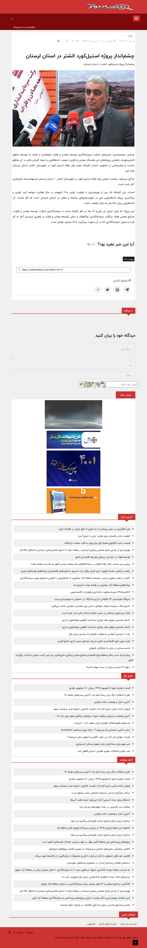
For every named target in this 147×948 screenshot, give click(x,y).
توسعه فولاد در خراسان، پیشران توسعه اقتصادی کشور (102, 557)
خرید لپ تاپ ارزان (128, 924)
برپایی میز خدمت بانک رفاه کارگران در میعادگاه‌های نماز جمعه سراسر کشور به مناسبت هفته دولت (80, 564)
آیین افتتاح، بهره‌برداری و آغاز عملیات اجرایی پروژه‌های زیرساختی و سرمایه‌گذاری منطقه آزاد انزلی (81, 898)
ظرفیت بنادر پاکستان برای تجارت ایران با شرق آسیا (104, 536)
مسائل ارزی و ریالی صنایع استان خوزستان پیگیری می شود (100, 821)
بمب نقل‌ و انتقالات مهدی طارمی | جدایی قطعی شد (104, 751)
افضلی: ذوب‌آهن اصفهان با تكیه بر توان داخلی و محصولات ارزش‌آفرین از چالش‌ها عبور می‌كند (82, 856)
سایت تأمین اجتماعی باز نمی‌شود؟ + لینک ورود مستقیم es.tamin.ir (95, 730)
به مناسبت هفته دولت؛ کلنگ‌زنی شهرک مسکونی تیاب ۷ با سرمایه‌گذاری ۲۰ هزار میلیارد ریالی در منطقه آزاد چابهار (72, 870)
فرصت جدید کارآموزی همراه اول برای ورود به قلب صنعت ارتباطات (97, 543)
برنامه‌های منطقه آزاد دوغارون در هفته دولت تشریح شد (101, 585)
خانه (130, 36)
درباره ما (30, 932)
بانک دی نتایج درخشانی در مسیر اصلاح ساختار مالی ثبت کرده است (96, 613)
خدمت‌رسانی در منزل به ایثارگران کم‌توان (109, 648)
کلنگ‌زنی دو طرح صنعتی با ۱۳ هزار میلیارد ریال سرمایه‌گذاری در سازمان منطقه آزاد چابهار (85, 884)
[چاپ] (57, 41)
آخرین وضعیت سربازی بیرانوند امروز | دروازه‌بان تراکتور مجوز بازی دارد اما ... (92, 716)
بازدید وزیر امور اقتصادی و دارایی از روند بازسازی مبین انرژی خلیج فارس (94, 641)
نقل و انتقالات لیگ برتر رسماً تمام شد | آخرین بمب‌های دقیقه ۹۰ (97, 695)
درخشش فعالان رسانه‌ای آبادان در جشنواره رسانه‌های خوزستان (98, 863)
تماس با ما (18, 932)
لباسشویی (91, 924)
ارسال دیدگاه (125, 395)
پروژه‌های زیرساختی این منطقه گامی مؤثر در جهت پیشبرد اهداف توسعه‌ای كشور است (86, 842)
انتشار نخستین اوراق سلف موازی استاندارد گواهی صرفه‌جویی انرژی (96, 620)
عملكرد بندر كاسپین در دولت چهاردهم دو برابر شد (104, 807)
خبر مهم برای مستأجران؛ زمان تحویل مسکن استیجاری (103, 744)
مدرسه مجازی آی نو (107, 924)
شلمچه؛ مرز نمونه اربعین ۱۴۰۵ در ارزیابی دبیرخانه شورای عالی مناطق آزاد (93, 828)
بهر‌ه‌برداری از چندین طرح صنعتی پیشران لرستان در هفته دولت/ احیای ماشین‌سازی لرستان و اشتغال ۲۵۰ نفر (75, 550)
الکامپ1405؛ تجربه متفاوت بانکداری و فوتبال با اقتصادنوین (100, 592)
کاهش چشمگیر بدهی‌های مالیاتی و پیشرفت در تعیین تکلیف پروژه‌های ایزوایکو (89, 849)
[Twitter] (107, 289)
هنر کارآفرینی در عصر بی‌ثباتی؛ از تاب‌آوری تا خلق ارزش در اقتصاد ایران (94, 529)
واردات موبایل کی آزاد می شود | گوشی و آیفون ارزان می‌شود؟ (99, 737)
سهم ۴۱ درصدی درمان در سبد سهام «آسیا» (108, 667)
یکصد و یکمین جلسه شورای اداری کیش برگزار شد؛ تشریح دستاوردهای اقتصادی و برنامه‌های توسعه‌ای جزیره (75, 571)
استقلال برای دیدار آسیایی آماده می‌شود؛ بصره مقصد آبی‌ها (100, 800)
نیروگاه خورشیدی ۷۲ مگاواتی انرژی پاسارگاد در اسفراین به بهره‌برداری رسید (92, 599)
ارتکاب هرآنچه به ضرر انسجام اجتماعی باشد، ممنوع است (101, 793)
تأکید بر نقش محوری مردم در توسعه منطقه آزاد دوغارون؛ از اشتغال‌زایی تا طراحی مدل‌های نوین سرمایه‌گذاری (75, 578)
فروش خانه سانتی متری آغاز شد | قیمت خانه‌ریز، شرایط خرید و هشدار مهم (92, 709)
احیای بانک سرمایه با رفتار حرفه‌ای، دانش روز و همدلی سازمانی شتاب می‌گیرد (90, 606)
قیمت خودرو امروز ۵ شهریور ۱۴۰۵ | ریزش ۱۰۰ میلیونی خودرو (99, 688)
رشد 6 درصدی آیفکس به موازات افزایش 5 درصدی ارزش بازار (99, 634)
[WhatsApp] (117, 289)
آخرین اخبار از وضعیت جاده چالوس (112, 702)
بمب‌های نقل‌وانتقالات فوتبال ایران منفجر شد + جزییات (102, 723)
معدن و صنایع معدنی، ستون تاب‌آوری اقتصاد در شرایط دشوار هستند (95, 905)
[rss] (10, 932)
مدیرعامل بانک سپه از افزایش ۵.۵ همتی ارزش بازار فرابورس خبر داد (95, 877)
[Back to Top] (135, 942)
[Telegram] (127, 289)
